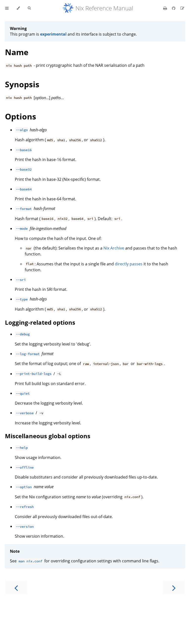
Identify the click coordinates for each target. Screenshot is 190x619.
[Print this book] (165, 8)
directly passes (128, 264)
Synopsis (22, 84)
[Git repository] (174, 8)
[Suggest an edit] (182, 8)
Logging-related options (40, 322)
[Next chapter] (174, 587)
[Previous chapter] (16, 587)
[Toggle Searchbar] (29, 8)
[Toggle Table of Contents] (7, 8)
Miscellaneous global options (47, 436)
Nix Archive (113, 248)
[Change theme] (18, 8)
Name (16, 52)
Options (20, 116)
